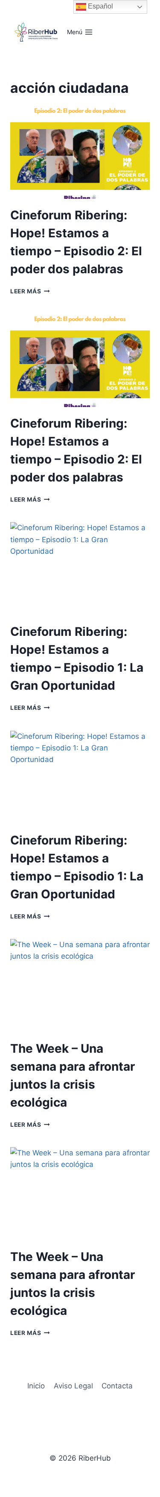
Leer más (30, 291)
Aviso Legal (73, 1386)
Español (99, 6)
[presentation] (80, 152)
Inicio (36, 1386)
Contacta (117, 1386)
